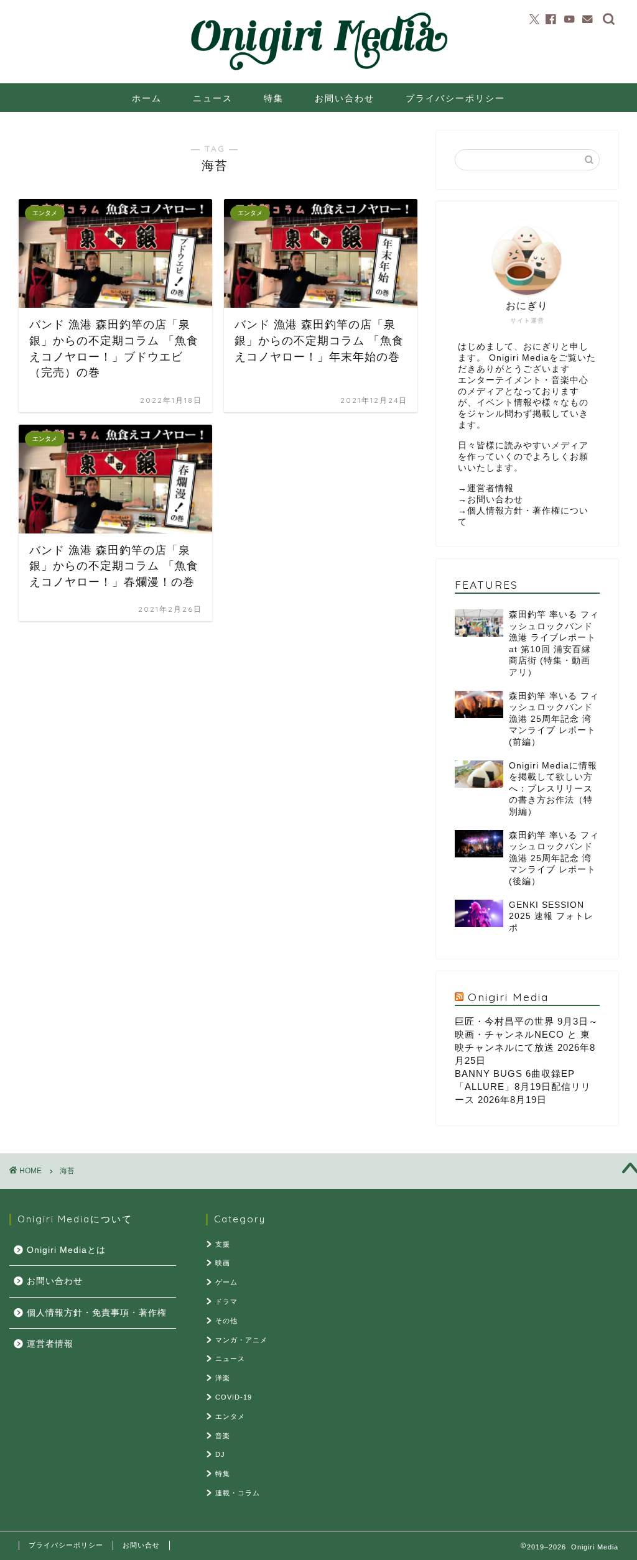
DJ (220, 1454)
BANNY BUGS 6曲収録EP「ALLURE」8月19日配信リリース (523, 1086)
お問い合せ (141, 1545)
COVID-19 (233, 1397)
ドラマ (226, 1301)
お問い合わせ (344, 98)
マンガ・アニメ (241, 1340)
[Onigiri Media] (318, 71)
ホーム (147, 98)
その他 (226, 1320)
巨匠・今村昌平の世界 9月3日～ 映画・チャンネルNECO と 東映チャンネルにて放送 (526, 1034)
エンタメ (230, 1416)
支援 (222, 1244)
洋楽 (222, 1378)
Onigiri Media (508, 997)
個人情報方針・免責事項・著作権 (97, 1313)
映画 (222, 1263)
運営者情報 (490, 488)
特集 (274, 98)
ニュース (213, 98)
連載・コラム (237, 1493)
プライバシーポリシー (455, 98)
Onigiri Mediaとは (66, 1250)
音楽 (222, 1435)
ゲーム (226, 1282)
